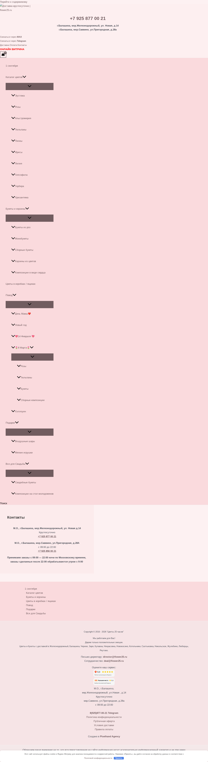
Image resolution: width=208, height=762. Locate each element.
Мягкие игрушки (24, 452)
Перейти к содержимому (13, 2)
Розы (18, 107)
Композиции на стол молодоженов (34, 493)
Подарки (10, 422)
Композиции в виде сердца (30, 272)
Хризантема (21, 197)
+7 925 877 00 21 (88, 18)
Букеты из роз (22, 227)
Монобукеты (21, 238)
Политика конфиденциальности (104, 717)
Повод (9, 295)
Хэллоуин (20, 411)
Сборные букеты (24, 250)
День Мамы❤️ (23, 313)
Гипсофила (21, 175)
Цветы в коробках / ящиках (21, 284)
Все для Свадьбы (15, 464)
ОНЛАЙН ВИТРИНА (12, 49)
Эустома (20, 95)
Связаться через (11, 37)
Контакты (22, 45)
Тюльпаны (20, 129)
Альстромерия (23, 118)
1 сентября (12, 65)
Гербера (19, 186)
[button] (24, 77)
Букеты (24, 389)
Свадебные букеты (25, 482)
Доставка (4, 45)
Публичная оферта (104, 721)
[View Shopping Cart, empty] (3, 54)
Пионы (18, 141)
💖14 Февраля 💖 (25, 336)
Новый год (21, 325)
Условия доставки (104, 725)
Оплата (13, 45)
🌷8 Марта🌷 (22, 347)
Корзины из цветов (25, 261)
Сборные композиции (33, 400)
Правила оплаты (104, 729)
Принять (118, 758)
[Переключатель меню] (29, 86)
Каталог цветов (14, 77)
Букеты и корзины (15, 208)
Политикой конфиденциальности (98, 758)
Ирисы (18, 152)
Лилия (18, 163)
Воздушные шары (25, 441)
